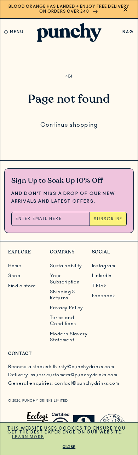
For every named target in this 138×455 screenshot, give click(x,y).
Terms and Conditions (63, 320)
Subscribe (108, 219)
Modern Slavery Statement (68, 336)
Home (15, 265)
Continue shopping (69, 125)
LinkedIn (102, 275)
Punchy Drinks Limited (45, 400)
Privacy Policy (66, 307)
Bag (128, 33)
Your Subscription (65, 278)
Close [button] (69, 446)
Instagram (103, 265)
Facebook (103, 295)
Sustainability (66, 265)
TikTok (99, 285)
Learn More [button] (28, 436)
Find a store (22, 285)
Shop (14, 275)
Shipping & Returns (62, 294)
